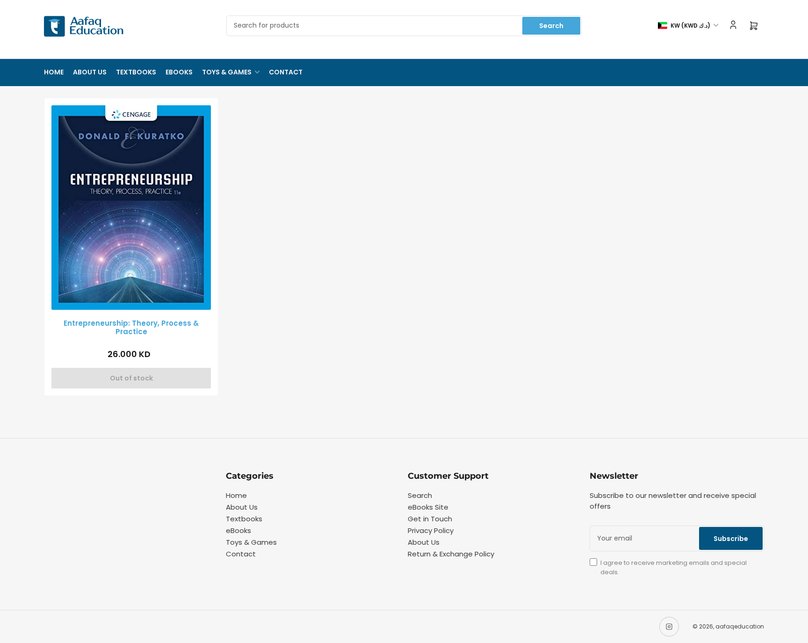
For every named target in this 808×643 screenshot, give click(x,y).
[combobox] (404, 25)
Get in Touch (430, 519)
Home (54, 72)
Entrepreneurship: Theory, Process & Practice (131, 327)
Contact (286, 72)
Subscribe (731, 538)
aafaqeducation (739, 626)
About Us (90, 72)
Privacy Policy (431, 530)
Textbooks (136, 72)
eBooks (179, 72)
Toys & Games (227, 72)
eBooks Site (428, 507)
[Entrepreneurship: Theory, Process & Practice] (131, 207)
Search (551, 25)
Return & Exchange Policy (451, 554)
